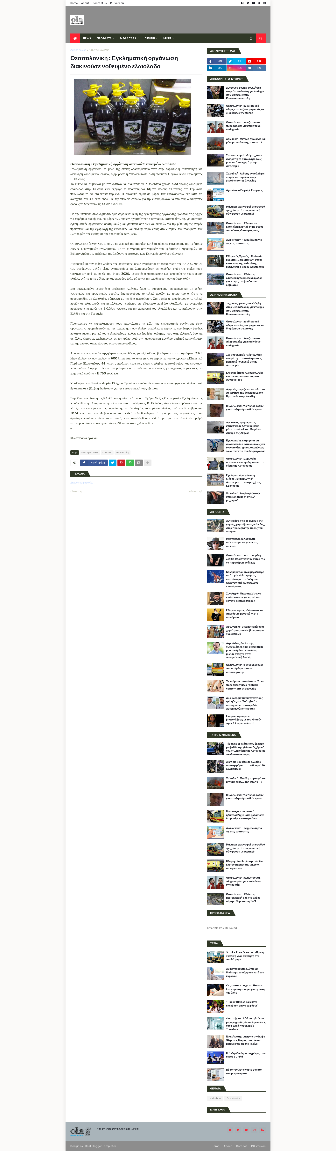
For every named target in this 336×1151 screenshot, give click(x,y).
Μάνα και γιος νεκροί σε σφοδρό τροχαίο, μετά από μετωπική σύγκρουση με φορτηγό (245, 210)
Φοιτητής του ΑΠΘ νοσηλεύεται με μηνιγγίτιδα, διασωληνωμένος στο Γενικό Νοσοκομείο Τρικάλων (246, 1024)
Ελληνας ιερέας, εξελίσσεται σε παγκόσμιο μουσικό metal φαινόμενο (244, 614)
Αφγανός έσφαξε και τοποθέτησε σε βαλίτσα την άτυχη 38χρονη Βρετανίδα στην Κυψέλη (245, 393)
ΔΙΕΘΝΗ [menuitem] (149, 38)
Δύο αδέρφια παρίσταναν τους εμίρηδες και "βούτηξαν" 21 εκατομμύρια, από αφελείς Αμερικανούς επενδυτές (244, 703)
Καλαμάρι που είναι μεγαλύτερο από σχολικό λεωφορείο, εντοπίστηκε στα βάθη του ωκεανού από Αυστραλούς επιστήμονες (245, 579)
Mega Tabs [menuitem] (128, 38)
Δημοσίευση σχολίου (81, 482)
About (85, 3)
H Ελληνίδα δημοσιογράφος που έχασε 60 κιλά (246, 1055)
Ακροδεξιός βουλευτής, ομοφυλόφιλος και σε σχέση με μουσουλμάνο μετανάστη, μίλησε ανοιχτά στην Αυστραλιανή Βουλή (244, 650)
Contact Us (100, 3)
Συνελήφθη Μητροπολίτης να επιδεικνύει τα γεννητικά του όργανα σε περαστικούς (243, 597)
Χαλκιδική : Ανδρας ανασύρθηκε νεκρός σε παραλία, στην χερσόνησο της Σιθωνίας (245, 177)
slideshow (215, 1098)
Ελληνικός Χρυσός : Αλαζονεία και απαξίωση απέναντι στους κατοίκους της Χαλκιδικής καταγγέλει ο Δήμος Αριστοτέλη (245, 262)
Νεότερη (76, 491)
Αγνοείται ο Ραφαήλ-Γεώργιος (244, 190)
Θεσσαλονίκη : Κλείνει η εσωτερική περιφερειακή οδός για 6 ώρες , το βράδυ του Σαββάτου (244, 280)
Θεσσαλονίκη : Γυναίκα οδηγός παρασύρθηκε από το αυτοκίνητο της (244, 668)
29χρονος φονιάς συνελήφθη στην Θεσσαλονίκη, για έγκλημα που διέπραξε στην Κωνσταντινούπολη (245, 93)
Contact (241, 1146)
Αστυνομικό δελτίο (99, 50)
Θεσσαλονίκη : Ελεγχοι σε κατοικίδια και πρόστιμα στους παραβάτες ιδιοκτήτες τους (244, 227)
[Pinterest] (121, 463)
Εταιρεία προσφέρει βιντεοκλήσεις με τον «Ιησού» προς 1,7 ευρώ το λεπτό (244, 719)
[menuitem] (75, 38)
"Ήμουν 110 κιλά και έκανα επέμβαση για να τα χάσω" (242, 1003)
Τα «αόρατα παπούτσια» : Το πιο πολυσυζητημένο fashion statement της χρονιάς (245, 685)
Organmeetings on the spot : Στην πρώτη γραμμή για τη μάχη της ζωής (246, 989)
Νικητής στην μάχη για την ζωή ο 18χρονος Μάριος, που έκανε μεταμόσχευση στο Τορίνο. (245, 1040)
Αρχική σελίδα (78, 50)
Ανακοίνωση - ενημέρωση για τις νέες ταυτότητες (244, 241)
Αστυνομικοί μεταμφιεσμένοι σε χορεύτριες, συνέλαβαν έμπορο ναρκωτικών (245, 630)
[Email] (139, 463)
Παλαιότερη (193, 491)
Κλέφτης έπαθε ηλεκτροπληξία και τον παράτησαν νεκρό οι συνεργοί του (244, 376)
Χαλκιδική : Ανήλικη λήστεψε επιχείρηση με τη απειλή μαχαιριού (243, 496)
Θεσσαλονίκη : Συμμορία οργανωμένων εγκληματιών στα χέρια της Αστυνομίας (245, 462)
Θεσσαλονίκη (122, 452)
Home (74, 3)
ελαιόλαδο (107, 452)
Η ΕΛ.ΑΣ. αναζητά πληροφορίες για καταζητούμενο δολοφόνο (245, 407)
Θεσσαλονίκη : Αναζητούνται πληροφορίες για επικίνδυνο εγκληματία (243, 126)
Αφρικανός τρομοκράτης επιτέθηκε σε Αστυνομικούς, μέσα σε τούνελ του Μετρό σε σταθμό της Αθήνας (243, 428)
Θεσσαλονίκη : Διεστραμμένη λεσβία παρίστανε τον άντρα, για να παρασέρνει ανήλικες (245, 559)
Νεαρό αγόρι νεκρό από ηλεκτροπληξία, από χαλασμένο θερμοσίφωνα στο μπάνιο (245, 815)
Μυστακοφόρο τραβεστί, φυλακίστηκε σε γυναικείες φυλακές (242, 542)
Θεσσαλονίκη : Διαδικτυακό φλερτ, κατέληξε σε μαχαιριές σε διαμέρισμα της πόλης (245, 109)
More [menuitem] (167, 38)
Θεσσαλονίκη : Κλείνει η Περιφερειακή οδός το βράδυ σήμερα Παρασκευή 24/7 (243, 898)
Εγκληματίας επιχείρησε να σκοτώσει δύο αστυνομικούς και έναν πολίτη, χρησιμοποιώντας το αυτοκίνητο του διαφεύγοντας (245, 446)
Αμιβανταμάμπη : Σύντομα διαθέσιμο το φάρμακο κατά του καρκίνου (245, 972)
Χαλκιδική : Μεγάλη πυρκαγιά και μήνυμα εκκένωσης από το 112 (246, 140)
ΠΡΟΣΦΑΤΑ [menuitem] (104, 38)
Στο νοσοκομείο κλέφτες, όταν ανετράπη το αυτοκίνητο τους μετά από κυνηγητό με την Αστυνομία (244, 161)
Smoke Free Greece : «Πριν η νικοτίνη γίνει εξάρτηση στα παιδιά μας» (245, 956)
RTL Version (117, 3)
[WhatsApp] (130, 463)
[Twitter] (112, 463)
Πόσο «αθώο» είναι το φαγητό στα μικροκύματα (244, 1071)
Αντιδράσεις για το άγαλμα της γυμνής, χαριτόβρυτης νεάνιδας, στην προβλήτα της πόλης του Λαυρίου (245, 526)
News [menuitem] (87, 38)
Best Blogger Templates (100, 1146)
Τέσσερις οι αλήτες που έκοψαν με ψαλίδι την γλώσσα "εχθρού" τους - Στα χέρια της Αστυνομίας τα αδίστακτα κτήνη (245, 749)
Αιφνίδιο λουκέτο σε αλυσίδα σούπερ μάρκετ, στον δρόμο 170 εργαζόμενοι (245, 765)
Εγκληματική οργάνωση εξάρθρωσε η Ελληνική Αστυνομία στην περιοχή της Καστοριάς (243, 481)
